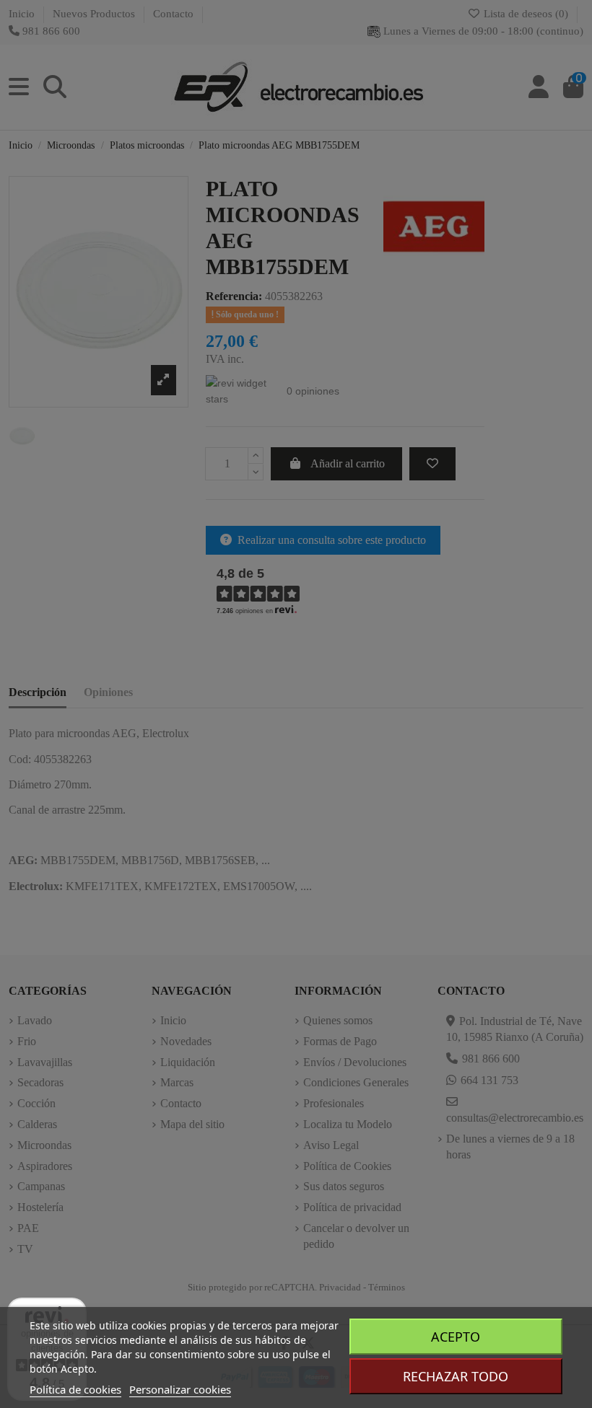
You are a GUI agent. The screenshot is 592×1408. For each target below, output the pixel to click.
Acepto (455, 1336)
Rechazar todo (455, 1376)
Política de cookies (75, 1389)
